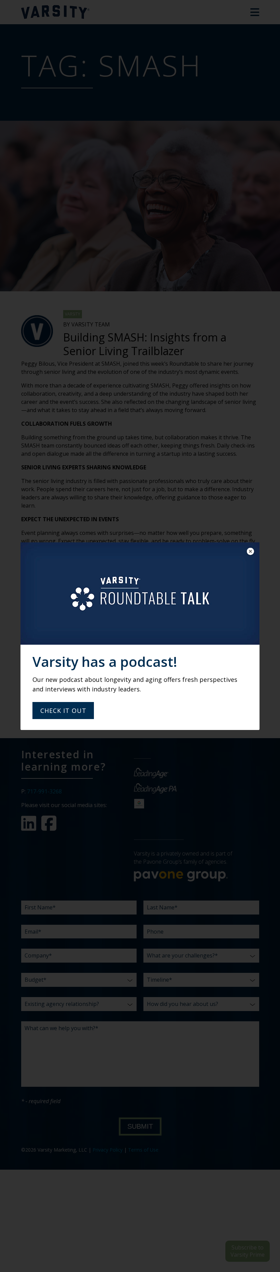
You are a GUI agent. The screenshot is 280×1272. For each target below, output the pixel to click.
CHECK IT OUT (63, 710)
